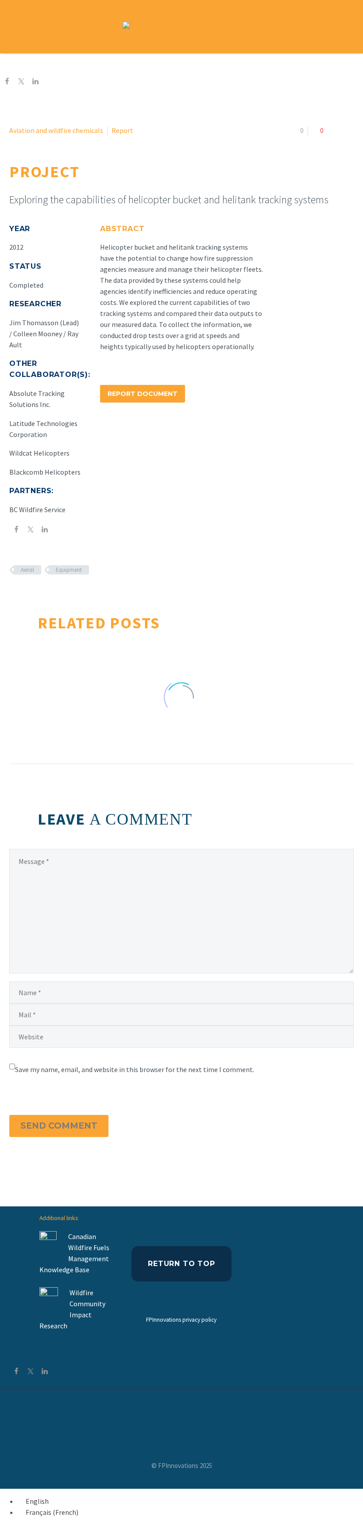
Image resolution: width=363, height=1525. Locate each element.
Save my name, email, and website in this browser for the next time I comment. (134, 1069)
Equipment (69, 570)
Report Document (143, 394)
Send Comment (58, 1126)
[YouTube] (181, 1412)
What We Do (133, 64)
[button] (345, 26)
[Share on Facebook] (7, 82)
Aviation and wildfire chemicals (56, 130)
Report (122, 130)
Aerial (27, 570)
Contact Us (270, 64)
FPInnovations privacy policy (181, 1319)
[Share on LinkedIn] (35, 82)
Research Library (204, 64)
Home (83, 64)
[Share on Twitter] (21, 82)
